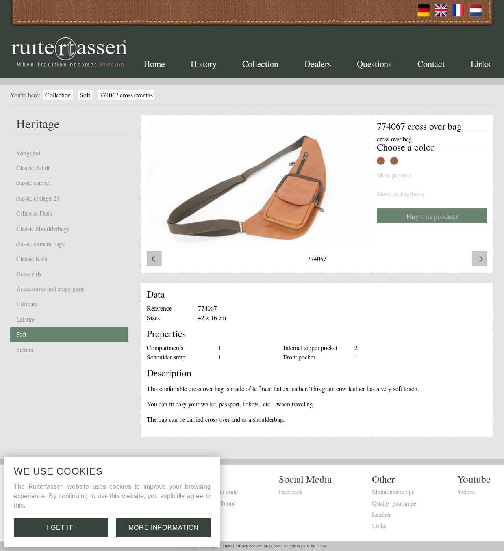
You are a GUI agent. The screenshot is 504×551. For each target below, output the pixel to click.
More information (163, 527)
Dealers (317, 63)
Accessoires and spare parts (50, 289)
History (204, 63)
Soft (85, 95)
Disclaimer (223, 546)
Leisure (25, 319)
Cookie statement (285, 546)
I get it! (61, 527)
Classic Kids (31, 258)
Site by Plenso (315, 546)
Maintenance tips (393, 492)
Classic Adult (33, 168)
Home (154, 63)
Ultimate (26, 304)
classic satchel (33, 183)
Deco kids (28, 274)
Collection (260, 63)
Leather (381, 514)
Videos (466, 492)
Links (481, 63)
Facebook (291, 492)
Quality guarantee (394, 503)
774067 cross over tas (126, 95)
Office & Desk (34, 213)
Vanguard (28, 153)
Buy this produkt (432, 216)
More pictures (394, 175)
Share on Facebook (400, 194)
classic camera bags (40, 243)
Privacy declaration (251, 546)
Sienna (24, 349)
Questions (374, 63)
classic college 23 (37, 198)
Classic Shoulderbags (42, 228)
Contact (431, 63)
